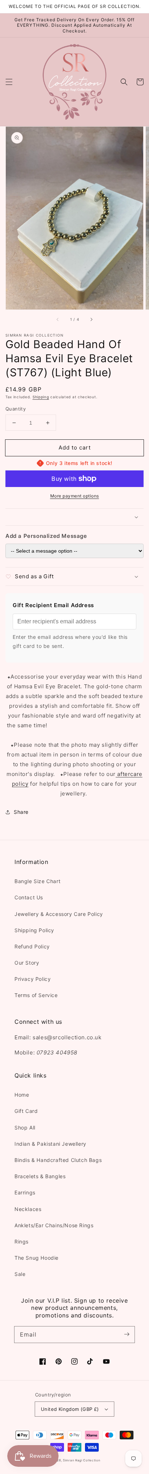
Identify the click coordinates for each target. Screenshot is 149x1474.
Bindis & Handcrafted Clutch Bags (58, 1160)
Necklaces (27, 1209)
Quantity (15, 409)
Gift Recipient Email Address (53, 605)
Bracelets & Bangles (39, 1176)
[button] (9, 82)
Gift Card (26, 1111)
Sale (19, 1274)
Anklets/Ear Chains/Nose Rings (53, 1225)
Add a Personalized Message (46, 535)
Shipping (41, 397)
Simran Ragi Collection (81, 1460)
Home (21, 1095)
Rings (21, 1241)
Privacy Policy (32, 979)
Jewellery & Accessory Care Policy (58, 914)
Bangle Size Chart (37, 881)
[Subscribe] (127, 1334)
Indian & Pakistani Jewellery (50, 1144)
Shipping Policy (34, 930)
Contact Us (28, 897)
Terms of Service (36, 995)
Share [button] (21, 812)
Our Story (26, 963)
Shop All (24, 1127)
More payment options (74, 496)
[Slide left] (58, 320)
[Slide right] (91, 320)
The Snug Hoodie (36, 1258)
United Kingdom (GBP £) (70, 1409)
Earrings (24, 1192)
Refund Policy (32, 946)
